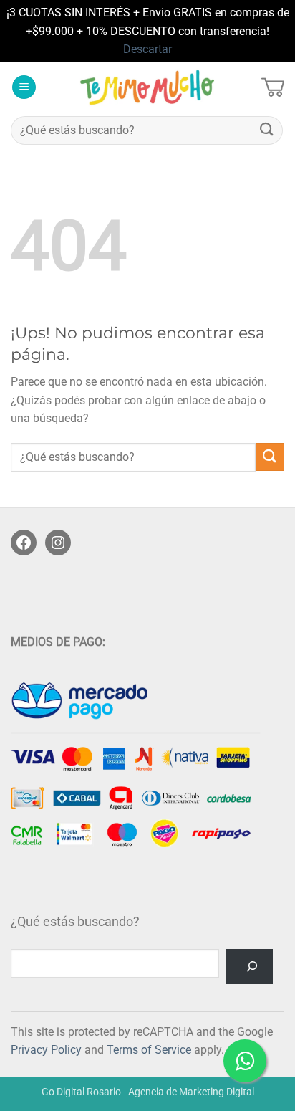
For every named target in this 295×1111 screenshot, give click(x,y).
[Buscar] (249, 966)
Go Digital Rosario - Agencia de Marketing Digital (148, 1092)
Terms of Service (149, 1050)
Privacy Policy (46, 1050)
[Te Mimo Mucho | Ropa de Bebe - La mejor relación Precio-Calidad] (148, 87)
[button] (24, 87)
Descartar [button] (147, 49)
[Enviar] (267, 130)
